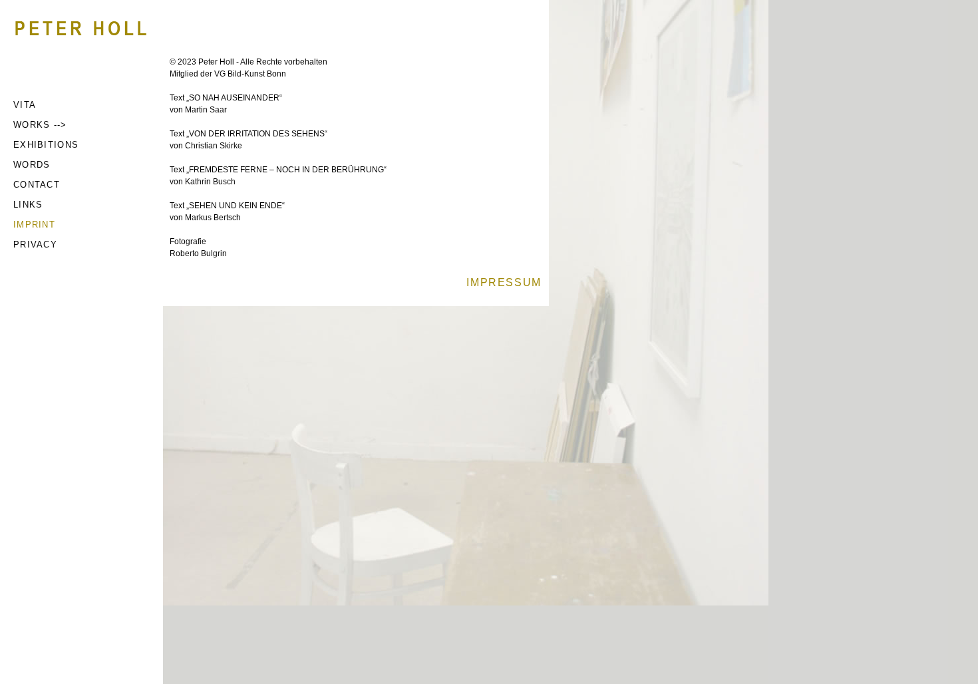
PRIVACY (35, 245)
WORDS (32, 165)
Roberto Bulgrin (198, 253)
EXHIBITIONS (46, 145)
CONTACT (36, 185)
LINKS (28, 205)
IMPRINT (34, 225)
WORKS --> (40, 125)
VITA (24, 105)
